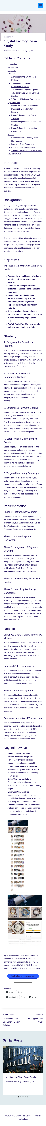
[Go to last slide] (6, 1070)
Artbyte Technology (12, 51)
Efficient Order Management (23, 147)
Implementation (14, 103)
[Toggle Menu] (40, 5)
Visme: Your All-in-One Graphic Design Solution (11, 1020)
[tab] (18, 1096)
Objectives (12, 71)
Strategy (11, 74)
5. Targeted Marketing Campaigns (25, 99)
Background (13, 67)
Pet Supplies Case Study (35, 1018)
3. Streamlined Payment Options (24, 90)
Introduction (12, 64)
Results (11, 135)
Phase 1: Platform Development (24, 106)
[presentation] (23, 1059)
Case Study (8, 37)
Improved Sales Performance (23, 144)
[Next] (39, 1070)
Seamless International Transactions (26, 151)
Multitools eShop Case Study (21, 1077)
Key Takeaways (14, 154)
